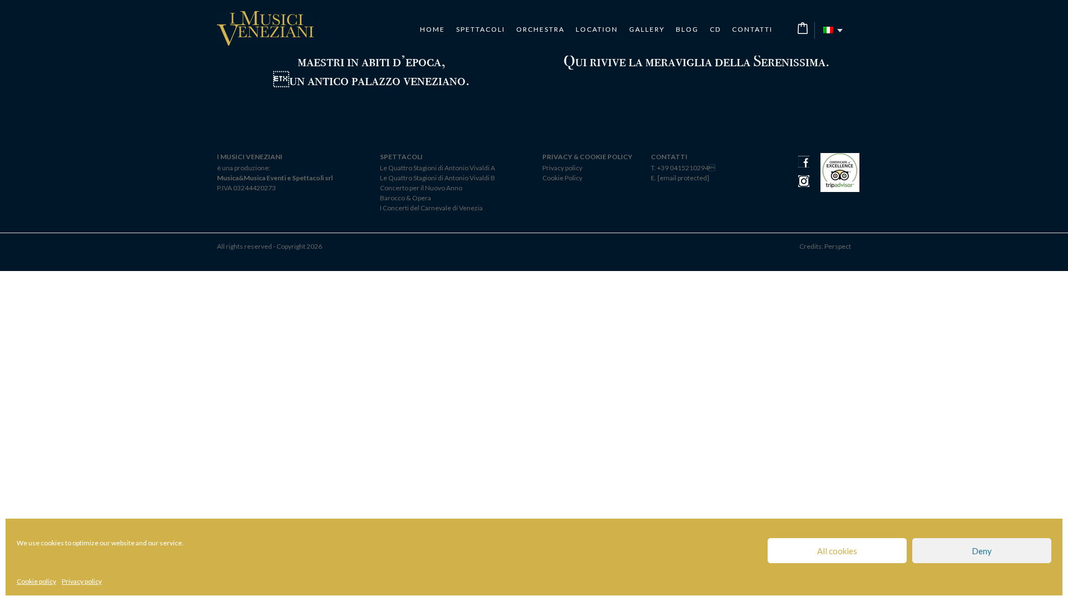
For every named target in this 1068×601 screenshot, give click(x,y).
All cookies (837, 551)
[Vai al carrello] (803, 28)
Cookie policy (36, 581)
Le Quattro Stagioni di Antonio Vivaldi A (437, 168)
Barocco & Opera (405, 198)
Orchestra (540, 29)
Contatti (752, 29)
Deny (982, 551)
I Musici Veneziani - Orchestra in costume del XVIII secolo (265, 28)
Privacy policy (82, 581)
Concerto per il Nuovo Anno (421, 188)
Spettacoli (480, 29)
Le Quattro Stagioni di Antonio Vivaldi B (437, 178)
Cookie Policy (562, 178)
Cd (715, 29)
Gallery (647, 29)
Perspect (837, 246)
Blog (687, 29)
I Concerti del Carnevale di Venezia (431, 208)
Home (432, 29)
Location (597, 29)
